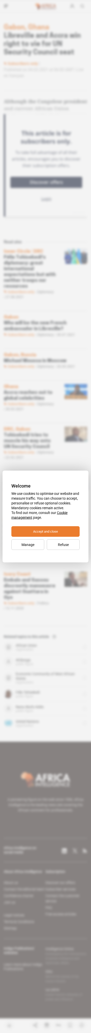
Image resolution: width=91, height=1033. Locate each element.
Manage (27, 545)
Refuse (63, 545)
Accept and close (45, 531)
